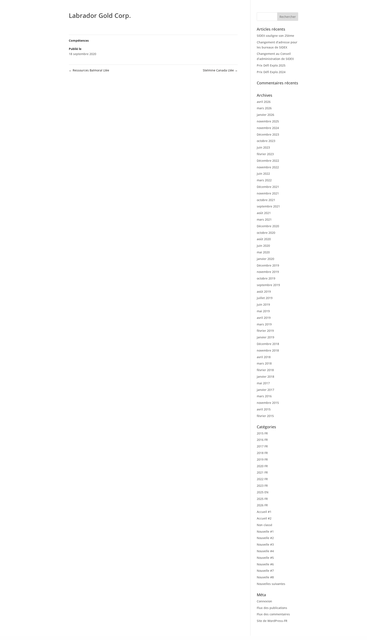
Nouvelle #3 (265, 544)
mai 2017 (263, 383)
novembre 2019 (268, 272)
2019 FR (262, 459)
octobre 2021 (266, 200)
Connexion (264, 601)
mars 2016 (264, 396)
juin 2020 (263, 246)
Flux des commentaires (273, 614)
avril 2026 (264, 102)
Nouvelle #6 (265, 564)
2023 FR (262, 486)
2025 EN (262, 492)
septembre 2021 (268, 206)
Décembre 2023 (268, 134)
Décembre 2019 (268, 265)
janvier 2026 (265, 115)
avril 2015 (264, 409)
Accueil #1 (264, 512)
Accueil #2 (264, 518)
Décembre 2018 (268, 344)
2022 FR (262, 479)
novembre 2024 (268, 128)
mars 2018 (264, 363)
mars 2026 (264, 108)
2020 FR (262, 466)
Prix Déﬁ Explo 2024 (271, 72)
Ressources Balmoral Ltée (89, 70)
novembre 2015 (268, 403)
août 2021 (264, 213)
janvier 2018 (265, 377)
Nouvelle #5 (265, 558)
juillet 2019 (264, 298)
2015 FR (262, 433)
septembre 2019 (268, 285)
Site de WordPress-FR (272, 621)
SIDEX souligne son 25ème (275, 36)
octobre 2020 (266, 233)
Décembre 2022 (268, 161)
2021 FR (262, 472)
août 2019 (264, 291)
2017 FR (262, 446)
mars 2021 (264, 219)
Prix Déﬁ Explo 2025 (271, 65)
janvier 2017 (265, 390)
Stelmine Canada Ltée (220, 70)
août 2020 (264, 239)
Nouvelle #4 (265, 551)
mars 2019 (264, 324)
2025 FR (262, 499)
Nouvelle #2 (265, 538)
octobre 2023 (266, 141)
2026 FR (262, 505)
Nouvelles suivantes (271, 584)
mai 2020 (263, 252)
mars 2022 (264, 180)
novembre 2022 (268, 167)
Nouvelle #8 (265, 577)
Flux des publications (272, 608)
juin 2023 (263, 147)
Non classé (264, 525)
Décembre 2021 (268, 187)
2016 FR (262, 440)
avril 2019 (264, 318)
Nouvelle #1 (265, 531)
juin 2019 (263, 304)
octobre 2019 (266, 278)
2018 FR (262, 453)
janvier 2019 (265, 337)
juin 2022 (263, 174)
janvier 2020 (265, 259)
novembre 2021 (268, 193)
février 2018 (265, 370)
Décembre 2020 (268, 226)
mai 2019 (263, 311)
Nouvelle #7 (265, 571)
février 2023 (265, 154)
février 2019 (265, 331)
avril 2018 (264, 357)
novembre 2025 (268, 121)
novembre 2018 (268, 350)
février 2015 (265, 416)
